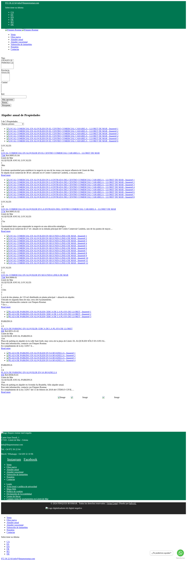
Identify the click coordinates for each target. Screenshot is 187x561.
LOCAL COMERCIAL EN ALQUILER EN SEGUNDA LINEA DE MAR (34, 275)
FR (12, 19)
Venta (13, 34)
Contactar (15, 49)
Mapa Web (11, 489)
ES (12, 15)
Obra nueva (16, 37)
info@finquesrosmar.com (28, 3)
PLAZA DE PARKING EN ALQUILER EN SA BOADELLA (29, 372)
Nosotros (14, 47)
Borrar (4, 103)
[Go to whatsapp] (180, 553)
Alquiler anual (17, 39)
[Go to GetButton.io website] (180, 558)
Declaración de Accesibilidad (19, 494)
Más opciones (7, 100)
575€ (3, 211)
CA (12, 12)
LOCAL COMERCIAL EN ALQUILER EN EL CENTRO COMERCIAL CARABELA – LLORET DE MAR (50, 153)
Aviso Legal (112, 503)
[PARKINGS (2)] (7, 63)
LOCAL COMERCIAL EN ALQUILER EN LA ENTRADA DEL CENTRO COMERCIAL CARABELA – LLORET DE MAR (58, 209)
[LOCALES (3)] (7, 61)
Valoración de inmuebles (21, 44)
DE (12, 24)
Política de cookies (15, 491)
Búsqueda (6, 105)
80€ (2, 331)
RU (12, 22)
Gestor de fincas (14, 496)
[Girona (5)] (5, 73)
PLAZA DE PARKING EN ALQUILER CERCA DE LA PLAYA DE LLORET (37, 328)
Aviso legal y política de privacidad (22, 486)
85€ (2, 375)
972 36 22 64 (11, 3)
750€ (3, 155)
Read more (6, 175)
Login (9, 484)
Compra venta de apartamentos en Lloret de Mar (27, 499)
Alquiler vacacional (19, 42)
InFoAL (132, 503)
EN (12, 17)
